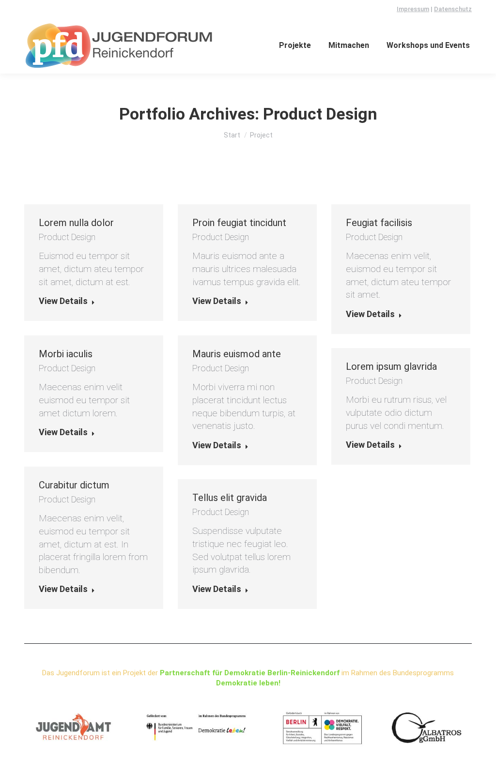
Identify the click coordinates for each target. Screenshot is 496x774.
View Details (63, 301)
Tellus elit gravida (229, 497)
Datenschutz (453, 9)
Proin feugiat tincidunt (239, 222)
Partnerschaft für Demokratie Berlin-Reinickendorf (250, 672)
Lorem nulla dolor (76, 222)
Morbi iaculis (66, 354)
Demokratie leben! (248, 683)
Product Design (67, 237)
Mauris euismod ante (236, 354)
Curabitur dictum (74, 485)
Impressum (413, 9)
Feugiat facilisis (379, 222)
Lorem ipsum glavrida (391, 366)
